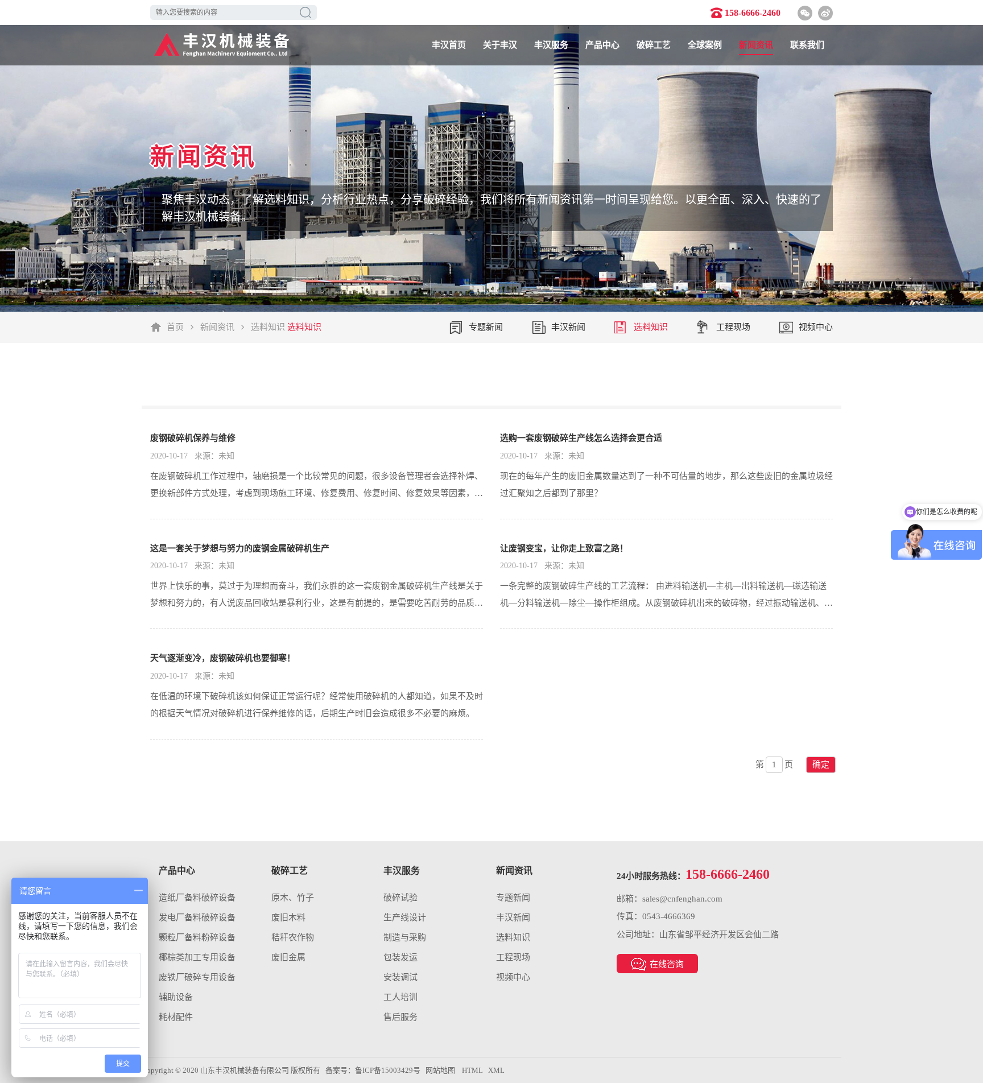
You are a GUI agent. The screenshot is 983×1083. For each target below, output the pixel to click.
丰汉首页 (449, 44)
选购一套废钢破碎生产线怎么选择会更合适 (581, 438)
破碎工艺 (654, 44)
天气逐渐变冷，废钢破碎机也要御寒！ (222, 658)
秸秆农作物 (292, 937)
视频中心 (816, 327)
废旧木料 (288, 917)
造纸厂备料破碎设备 (197, 897)
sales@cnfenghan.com (682, 898)
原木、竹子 (292, 897)
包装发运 (400, 957)
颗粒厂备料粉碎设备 (197, 937)
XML (496, 1070)
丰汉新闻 (568, 327)
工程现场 (733, 327)
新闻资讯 (756, 44)
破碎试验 (400, 897)
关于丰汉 (500, 44)
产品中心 (602, 44)
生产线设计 (404, 917)
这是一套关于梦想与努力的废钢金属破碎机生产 (239, 548)
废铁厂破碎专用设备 (197, 977)
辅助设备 (176, 997)
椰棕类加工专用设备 (197, 957)
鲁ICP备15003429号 (387, 1070)
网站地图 (440, 1070)
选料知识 (268, 327)
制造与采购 (404, 937)
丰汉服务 (551, 44)
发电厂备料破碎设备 (197, 917)
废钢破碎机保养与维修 (193, 438)
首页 (175, 327)
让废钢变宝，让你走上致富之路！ (564, 548)
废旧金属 (288, 957)
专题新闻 (486, 327)
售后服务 (400, 1017)
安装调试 (400, 977)
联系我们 (807, 44)
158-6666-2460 (752, 13)
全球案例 (705, 44)
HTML (472, 1070)
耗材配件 (176, 1017)
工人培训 (400, 997)
